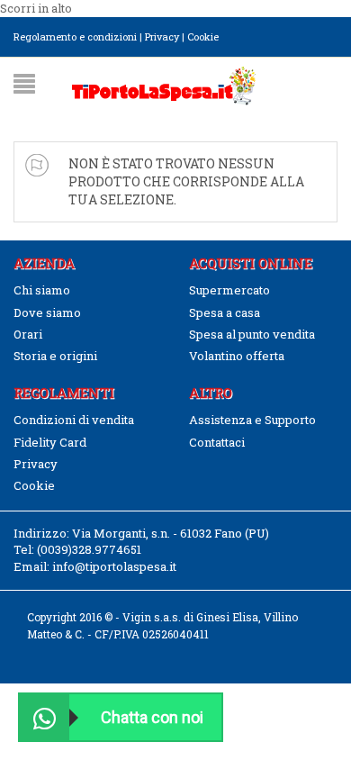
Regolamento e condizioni (75, 36)
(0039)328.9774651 (89, 549)
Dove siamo (47, 312)
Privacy (162, 36)
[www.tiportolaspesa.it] (164, 85)
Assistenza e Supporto (252, 420)
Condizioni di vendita (74, 420)
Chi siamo (42, 290)
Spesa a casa (224, 312)
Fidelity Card (50, 442)
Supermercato (229, 290)
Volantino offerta (236, 356)
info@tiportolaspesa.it (114, 566)
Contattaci (217, 442)
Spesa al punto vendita (252, 334)
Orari (28, 334)
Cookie (203, 36)
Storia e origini (55, 356)
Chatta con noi (152, 717)
